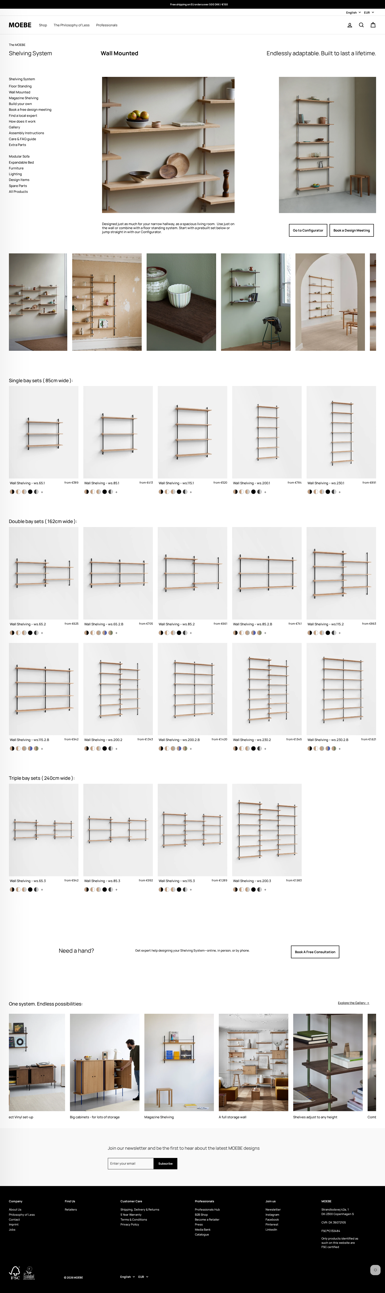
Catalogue (202, 1234)
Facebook (272, 1219)
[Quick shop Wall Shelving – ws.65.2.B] (118, 578)
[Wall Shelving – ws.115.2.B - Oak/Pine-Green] (36, 748)
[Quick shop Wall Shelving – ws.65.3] (43, 835)
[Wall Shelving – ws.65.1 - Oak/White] (18, 492)
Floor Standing (20, 86)
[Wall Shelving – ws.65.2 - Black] (30, 633)
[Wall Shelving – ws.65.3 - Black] (30, 889)
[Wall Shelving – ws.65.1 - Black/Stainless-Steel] (36, 492)
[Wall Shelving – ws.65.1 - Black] (30, 492)
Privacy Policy (130, 1224)
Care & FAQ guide (22, 139)
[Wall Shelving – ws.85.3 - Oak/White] (92, 889)
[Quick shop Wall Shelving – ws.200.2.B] (192, 694)
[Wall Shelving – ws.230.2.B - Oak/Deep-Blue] (328, 748)
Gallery (14, 127)
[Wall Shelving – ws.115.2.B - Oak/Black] (12, 748)
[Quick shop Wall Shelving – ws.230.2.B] (341, 694)
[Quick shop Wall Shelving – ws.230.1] (341, 437)
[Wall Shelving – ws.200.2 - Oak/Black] (86, 748)
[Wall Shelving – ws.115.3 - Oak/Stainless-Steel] (173, 889)
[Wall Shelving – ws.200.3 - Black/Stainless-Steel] (259, 889)
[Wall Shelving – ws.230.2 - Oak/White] (241, 748)
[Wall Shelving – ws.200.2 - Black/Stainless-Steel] (111, 748)
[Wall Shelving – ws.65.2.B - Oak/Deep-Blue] (104, 633)
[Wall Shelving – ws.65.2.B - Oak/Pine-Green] (111, 633)
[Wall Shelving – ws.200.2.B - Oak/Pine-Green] (185, 748)
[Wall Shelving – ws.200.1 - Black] (253, 492)
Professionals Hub (207, 1209)
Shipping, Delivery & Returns (140, 1209)
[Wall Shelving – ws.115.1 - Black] (179, 492)
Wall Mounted (19, 92)
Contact (14, 1219)
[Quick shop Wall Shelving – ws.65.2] (43, 578)
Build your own (20, 103)
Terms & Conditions (134, 1219)
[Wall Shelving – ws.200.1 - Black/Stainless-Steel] (259, 492)
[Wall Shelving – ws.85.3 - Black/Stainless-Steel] (111, 889)
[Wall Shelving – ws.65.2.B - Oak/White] (92, 633)
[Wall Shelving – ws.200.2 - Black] (104, 748)
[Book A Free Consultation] (330, 952)
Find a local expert (23, 115)
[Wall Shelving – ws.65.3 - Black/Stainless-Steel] (36, 889)
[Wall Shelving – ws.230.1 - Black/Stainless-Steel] (334, 492)
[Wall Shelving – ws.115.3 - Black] (179, 889)
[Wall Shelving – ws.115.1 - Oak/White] (167, 492)
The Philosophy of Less (72, 25)
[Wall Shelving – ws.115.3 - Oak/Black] (161, 889)
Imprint (13, 1224)
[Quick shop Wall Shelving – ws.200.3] (267, 835)
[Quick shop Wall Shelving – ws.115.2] (341, 578)
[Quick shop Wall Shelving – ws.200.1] (267, 437)
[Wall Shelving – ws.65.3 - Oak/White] (18, 889)
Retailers (71, 1209)
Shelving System (22, 79)
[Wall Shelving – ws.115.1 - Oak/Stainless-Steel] (173, 492)
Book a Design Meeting (352, 230)
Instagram (272, 1215)
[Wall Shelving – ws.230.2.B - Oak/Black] (310, 748)
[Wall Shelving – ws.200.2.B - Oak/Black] (161, 748)
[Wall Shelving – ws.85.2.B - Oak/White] (241, 633)
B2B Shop (201, 1215)
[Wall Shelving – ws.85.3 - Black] (104, 889)
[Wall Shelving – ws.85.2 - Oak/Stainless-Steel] (173, 633)
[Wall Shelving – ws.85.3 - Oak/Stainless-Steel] (98, 889)
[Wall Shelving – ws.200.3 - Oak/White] (241, 889)
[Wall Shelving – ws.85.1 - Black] (104, 492)
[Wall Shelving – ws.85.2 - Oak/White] (167, 633)
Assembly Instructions (26, 133)
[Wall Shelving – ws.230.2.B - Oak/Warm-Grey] (322, 748)
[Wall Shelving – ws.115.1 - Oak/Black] (161, 492)
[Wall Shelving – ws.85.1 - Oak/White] (92, 492)
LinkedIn (271, 1229)
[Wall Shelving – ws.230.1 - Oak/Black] (310, 492)
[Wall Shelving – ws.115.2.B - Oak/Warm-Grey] (24, 748)
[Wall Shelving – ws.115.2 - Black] (328, 633)
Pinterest (272, 1224)
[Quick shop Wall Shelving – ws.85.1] (118, 437)
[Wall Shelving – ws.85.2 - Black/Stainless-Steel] (185, 633)
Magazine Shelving (23, 98)
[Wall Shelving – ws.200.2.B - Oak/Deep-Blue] (179, 748)
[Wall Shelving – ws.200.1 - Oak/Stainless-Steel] (247, 492)
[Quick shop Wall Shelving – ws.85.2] (192, 578)
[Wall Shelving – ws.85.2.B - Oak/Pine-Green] (259, 633)
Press (199, 1224)
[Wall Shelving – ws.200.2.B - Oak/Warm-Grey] (173, 748)
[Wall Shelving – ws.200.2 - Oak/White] (92, 748)
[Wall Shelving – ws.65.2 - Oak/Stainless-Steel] (24, 633)
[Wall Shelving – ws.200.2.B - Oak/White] (167, 748)
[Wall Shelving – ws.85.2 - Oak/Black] (161, 633)
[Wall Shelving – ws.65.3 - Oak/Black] (12, 889)
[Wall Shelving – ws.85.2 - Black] (179, 633)
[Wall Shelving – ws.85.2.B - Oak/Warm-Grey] (247, 633)
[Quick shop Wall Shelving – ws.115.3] (192, 835)
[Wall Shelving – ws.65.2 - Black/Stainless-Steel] (36, 633)
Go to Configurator (308, 230)
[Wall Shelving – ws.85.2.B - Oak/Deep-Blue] (253, 633)
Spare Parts (18, 185)
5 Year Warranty (131, 1215)
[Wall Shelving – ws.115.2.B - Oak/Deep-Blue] (30, 748)
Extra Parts (17, 144)
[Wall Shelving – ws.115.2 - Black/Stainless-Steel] (334, 633)
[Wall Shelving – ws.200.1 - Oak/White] (241, 492)
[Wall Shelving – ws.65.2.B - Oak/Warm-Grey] (98, 633)
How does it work (22, 121)
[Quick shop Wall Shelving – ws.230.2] (267, 694)
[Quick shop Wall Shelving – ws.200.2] (118, 694)
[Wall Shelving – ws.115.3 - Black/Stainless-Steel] (185, 889)
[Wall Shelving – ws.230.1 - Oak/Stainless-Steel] (322, 492)
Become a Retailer (207, 1219)
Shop (43, 25)
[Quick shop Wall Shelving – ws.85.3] (118, 835)
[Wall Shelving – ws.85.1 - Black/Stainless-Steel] (111, 492)
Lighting (15, 174)
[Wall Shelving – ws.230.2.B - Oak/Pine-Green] (334, 748)
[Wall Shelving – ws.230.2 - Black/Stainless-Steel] (259, 748)
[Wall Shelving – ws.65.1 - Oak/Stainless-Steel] (24, 492)
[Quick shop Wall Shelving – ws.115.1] (192, 437)
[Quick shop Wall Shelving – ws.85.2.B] (267, 578)
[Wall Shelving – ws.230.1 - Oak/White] (316, 492)
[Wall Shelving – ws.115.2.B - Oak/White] (18, 748)
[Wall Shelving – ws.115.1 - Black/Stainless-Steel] (185, 492)
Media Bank (203, 1229)
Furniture (16, 168)
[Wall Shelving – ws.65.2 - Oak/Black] (12, 633)
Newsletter (273, 1209)
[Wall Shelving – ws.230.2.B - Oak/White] (316, 748)
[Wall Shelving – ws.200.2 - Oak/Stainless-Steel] (98, 748)
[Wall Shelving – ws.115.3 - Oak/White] (167, 889)
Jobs (12, 1229)
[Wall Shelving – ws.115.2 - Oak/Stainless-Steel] (322, 633)
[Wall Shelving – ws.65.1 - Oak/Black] (12, 492)
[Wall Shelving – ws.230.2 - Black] (253, 748)
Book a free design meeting (30, 109)
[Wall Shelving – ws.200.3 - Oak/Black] (235, 889)
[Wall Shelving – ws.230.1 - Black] (328, 492)
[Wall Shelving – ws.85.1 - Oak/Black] (86, 492)
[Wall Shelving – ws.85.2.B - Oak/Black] (235, 633)
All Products (18, 191)
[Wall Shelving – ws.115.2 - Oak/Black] (310, 633)
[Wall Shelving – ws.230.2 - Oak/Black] (235, 748)
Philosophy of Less (22, 1215)
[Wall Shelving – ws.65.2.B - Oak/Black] (86, 633)
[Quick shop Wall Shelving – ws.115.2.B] (43, 694)
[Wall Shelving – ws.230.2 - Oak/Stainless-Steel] (247, 748)
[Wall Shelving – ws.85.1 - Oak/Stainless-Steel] (98, 492)
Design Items (19, 179)
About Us (15, 1209)
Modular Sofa (19, 156)
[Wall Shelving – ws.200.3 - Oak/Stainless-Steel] (247, 889)
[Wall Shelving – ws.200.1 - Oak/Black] (235, 492)
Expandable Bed (21, 162)
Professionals (106, 25)
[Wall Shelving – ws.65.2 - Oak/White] (18, 633)
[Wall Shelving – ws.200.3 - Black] (253, 889)
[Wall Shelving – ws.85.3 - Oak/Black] (86, 889)
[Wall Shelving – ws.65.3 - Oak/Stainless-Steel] (24, 889)
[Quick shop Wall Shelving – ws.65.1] (43, 437)
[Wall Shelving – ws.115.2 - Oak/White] (316, 633)
